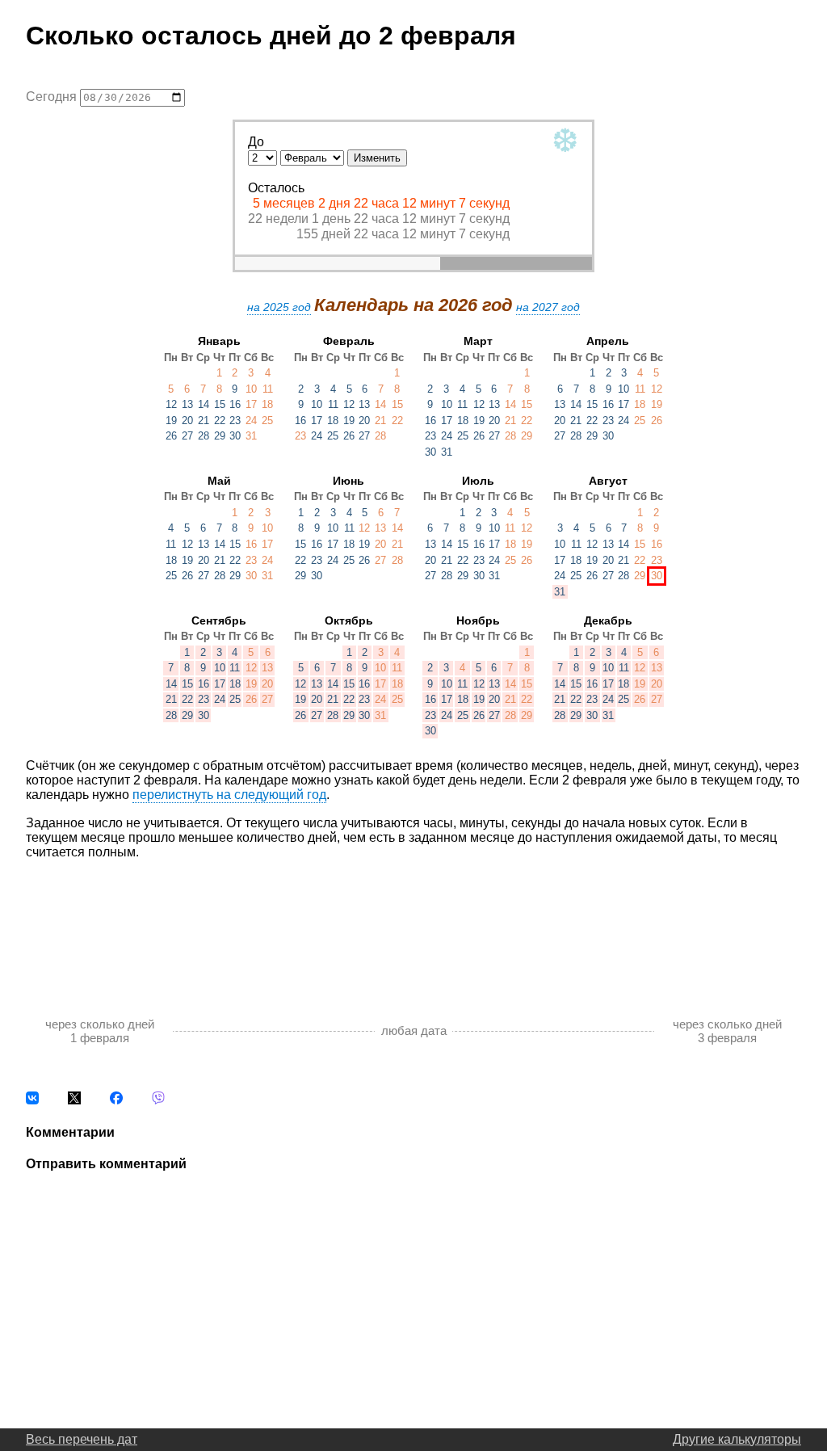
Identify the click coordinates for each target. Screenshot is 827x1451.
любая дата (414, 1030)
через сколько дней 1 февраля (99, 1031)
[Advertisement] (413, 921)
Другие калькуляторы (737, 1439)
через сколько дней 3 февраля (727, 1031)
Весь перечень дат (81, 1439)
